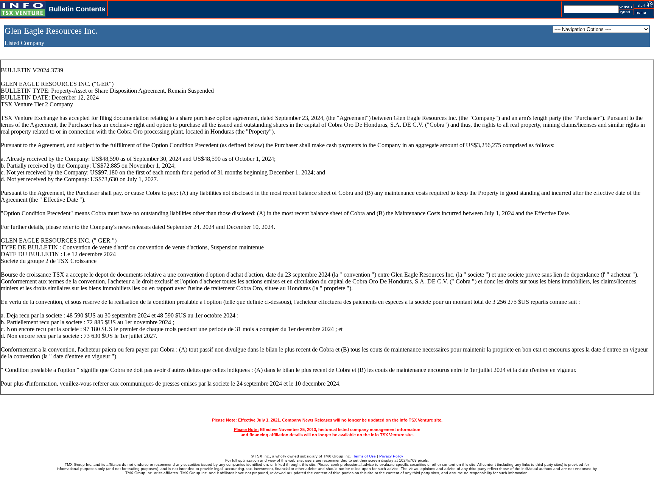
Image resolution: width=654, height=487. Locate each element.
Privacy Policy (391, 456)
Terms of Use (364, 456)
